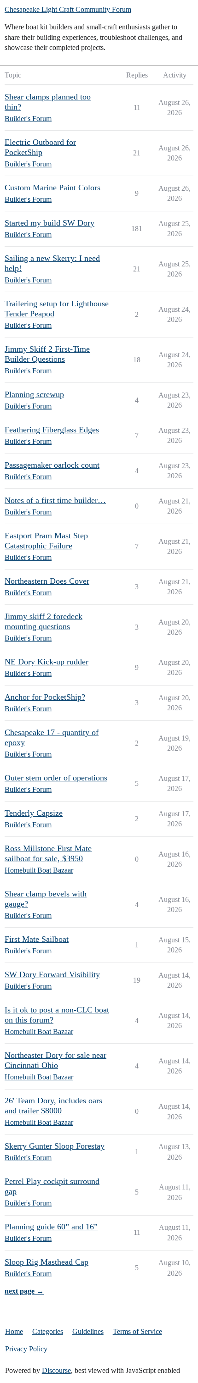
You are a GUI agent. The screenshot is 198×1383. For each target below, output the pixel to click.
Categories (47, 1331)
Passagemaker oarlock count (52, 465)
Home (14, 1331)
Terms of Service (137, 1331)
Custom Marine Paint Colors (52, 187)
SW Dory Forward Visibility (52, 974)
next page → (24, 1291)
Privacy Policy (26, 1349)
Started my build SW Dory (49, 222)
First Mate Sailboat (37, 939)
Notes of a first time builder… (55, 500)
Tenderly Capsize (34, 813)
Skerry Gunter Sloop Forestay (55, 1146)
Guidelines (88, 1331)
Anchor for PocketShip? (45, 697)
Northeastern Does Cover (47, 581)
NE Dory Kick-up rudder (46, 661)
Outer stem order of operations (56, 777)
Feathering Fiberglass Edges (52, 429)
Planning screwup (34, 394)
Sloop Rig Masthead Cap (46, 1262)
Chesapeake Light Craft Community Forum (68, 9)
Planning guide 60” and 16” (51, 1226)
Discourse (56, 1370)
